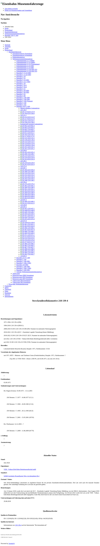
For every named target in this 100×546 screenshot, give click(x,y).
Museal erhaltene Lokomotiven (29, 108)
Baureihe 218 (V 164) (23, 106)
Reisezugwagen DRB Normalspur (23, 275)
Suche (6, 48)
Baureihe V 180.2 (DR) (23, 263)
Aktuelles (8, 46)
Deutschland (8, 50)
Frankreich (8, 286)
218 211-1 (23, 115)
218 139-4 (18, 525)
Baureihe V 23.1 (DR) (23, 82)
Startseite (7, 45)
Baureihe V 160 (21, 103)
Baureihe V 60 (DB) (22, 90)
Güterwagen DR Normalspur (21, 282)
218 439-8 (23, 205)
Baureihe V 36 (20, 83)
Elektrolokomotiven (18, 57)
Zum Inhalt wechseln (11, 8)
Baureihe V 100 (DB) (23, 97)
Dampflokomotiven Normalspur (22, 53)
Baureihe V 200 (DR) (23, 270)
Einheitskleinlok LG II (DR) (25, 68)
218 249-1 (23, 161)
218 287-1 (23, 168)
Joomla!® (12, 543)
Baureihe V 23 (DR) (22, 80)
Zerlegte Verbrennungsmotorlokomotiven (29, 272)
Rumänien (8, 293)
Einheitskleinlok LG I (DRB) (25, 60)
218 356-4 (23, 182)
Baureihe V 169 (21, 259)
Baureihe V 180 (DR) (23, 261)
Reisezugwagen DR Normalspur (22, 279)
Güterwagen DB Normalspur (21, 280)
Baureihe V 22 (20, 78)
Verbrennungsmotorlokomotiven (22, 59)
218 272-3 (23, 166)
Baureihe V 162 (21, 104)
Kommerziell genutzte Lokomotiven (31, 124)
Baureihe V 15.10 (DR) (23, 73)
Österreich (8, 289)
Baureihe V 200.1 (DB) (23, 268)
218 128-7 (23, 110)
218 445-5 (23, 207)
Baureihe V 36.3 (21, 85)
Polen (6, 291)
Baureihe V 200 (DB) (23, 266)
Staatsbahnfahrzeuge (15, 52)
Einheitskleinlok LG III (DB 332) (26, 69)
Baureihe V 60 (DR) (22, 92)
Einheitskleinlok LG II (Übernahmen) (28, 64)
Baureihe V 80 (20, 96)
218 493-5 (23, 256)
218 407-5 (23, 200)
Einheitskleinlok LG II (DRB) (25, 62)
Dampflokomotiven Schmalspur (22, 55)
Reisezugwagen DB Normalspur (22, 277)
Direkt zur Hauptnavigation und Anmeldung (18, 10)
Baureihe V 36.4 (21, 87)
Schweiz (7, 295)
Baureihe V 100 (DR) (23, 99)
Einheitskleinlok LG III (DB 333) (26, 71)
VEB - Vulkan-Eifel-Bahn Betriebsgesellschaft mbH (20, 469)
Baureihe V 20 (20, 76)
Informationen (9, 296)
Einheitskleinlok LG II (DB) (25, 66)
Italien (6, 287)
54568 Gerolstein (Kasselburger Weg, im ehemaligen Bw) (21, 476)
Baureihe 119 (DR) (22, 265)
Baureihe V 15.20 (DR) (23, 75)
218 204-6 (23, 150)
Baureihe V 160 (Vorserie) (24, 101)
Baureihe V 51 (20, 89)
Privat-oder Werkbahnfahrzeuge (18, 284)
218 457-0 (23, 221)
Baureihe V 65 (20, 94)
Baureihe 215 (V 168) (23, 258)
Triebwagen (16, 273)
